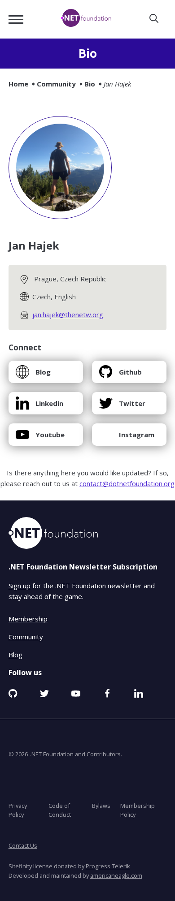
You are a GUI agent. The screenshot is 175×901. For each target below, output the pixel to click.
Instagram (126, 438)
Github (120, 375)
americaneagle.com (116, 875)
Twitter (122, 406)
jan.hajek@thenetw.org (67, 314)
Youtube (40, 438)
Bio (89, 83)
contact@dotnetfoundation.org (127, 483)
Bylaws (101, 806)
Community (56, 83)
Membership (28, 618)
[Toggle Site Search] (153, 19)
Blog (33, 375)
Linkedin (39, 406)
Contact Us (23, 845)
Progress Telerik (108, 866)
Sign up (20, 585)
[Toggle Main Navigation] (16, 19)
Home (18, 83)
